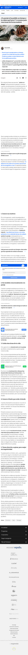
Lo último (3, 10)
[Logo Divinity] (14, 568)
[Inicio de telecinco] (1, 7)
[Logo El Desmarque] (14, 572)
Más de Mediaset (6, 542)
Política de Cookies (14, 632)
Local (12, 10)
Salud (2, 13)
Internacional (22, 10)
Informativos (7, 520)
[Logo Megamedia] (14, 643)
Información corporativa (14, 626)
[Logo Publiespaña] (14, 614)
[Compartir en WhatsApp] (17, 78)
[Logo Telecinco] (14, 558)
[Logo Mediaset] (14, 548)
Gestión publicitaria (14, 633)
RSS (14, 635)
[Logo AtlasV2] (14, 609)
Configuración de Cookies (14, 630)
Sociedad (16, 10)
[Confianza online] (14, 650)
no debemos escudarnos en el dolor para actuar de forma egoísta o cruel (13, 163)
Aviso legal (14, 624)
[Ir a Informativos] (7, 7)
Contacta (14, 637)
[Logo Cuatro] (14, 563)
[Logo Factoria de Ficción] (14, 577)
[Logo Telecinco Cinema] (14, 600)
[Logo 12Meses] (14, 605)
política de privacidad (10, 274)
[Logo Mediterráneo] (14, 618)
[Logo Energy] (14, 586)
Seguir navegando (6, 538)
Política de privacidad (14, 628)
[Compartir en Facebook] (26, 78)
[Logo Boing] (14, 581)
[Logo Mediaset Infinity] (14, 554)
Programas (4, 531)
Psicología (19, 520)
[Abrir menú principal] (26, 7)
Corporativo (4, 534)
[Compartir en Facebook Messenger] (23, 78)
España (7, 10)
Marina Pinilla (7, 47)
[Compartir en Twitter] (20, 78)
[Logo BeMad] (14, 591)
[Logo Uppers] (14, 595)
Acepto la (8, 274)
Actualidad (4, 527)
